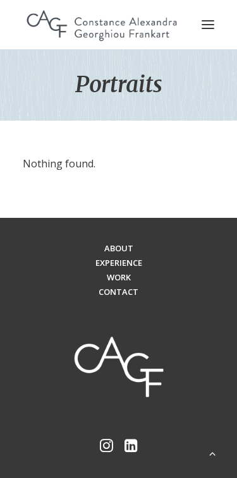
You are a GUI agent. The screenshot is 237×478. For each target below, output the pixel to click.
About (118, 248)
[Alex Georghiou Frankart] (102, 25)
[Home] (118, 368)
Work (119, 277)
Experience (118, 262)
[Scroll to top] (212, 452)
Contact (118, 291)
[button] (208, 24)
